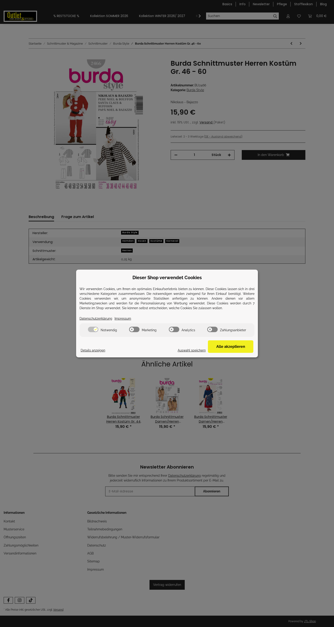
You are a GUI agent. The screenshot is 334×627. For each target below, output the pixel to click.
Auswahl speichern (192, 350)
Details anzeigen (93, 350)
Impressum (123, 318)
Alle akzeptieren (230, 346)
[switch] (93, 329)
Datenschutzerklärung (96, 318)
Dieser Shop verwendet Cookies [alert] (167, 277)
